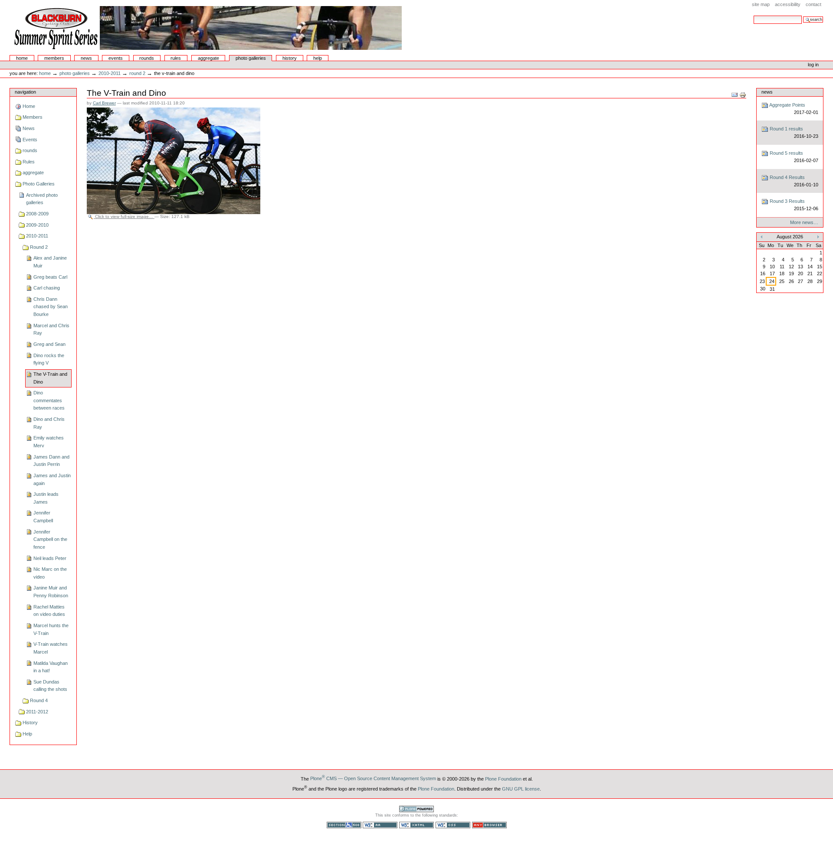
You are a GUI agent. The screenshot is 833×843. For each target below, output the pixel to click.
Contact (813, 4)
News (86, 58)
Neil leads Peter (49, 558)
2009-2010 (37, 225)
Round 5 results (793, 156)
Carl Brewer (104, 103)
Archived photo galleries (42, 198)
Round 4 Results (793, 181)
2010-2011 (109, 73)
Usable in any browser (489, 825)
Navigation (25, 91)
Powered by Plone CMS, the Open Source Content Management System (416, 809)
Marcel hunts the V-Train (51, 629)
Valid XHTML (416, 825)
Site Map (761, 4)
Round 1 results (793, 132)
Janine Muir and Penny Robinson (50, 591)
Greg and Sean (49, 344)
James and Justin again (52, 479)
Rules (176, 58)
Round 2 (137, 73)
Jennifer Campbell (43, 516)
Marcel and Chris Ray (51, 329)
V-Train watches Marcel (50, 647)
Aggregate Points (793, 108)
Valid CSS (453, 825)
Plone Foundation (503, 778)
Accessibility (787, 4)
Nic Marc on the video (50, 572)
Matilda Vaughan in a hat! (50, 667)
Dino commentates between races (49, 400)
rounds (146, 58)
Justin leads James (46, 497)
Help (317, 58)
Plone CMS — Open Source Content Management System (373, 778)
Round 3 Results (793, 205)
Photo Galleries (251, 58)
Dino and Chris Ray (49, 423)
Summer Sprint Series (206, 28)
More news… (804, 222)
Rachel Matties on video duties (49, 610)
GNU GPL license (521, 788)
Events (115, 58)
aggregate (208, 58)
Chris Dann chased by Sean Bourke (50, 306)
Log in (813, 64)
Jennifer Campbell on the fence (50, 539)
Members (54, 58)
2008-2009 (37, 213)
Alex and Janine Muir (50, 261)
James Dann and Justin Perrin (51, 460)
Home (22, 58)
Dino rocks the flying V (48, 359)
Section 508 (344, 825)
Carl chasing (46, 287)
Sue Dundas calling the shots (50, 685)
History (289, 58)
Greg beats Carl (50, 277)
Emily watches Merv (48, 441)
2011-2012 (37, 711)
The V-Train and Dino (50, 377)
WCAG (380, 825)
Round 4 (39, 700)
